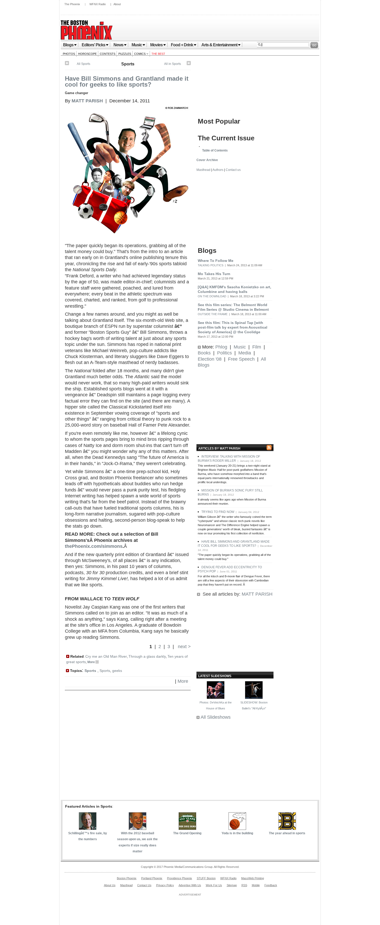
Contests (107, 53)
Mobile (256, 885)
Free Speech (241, 359)
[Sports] (189, 64)
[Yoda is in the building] (237, 828)
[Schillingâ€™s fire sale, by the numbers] (87, 828)
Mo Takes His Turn (214, 274)
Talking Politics (210, 265)
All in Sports (172, 64)
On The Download (212, 296)
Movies (156, 45)
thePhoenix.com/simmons (94, 546)
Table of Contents (215, 150)
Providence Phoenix (179, 878)
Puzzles (124, 53)
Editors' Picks (93, 45)
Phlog (221, 347)
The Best (158, 53)
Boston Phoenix (126, 878)
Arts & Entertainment (219, 45)
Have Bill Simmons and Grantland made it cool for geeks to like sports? (126, 81)
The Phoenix (72, 4)
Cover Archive (207, 160)
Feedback (270, 885)
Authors (217, 170)
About (117, 4)
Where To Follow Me (215, 261)
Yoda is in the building (237, 833)
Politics (224, 352)
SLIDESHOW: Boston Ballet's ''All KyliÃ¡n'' (254, 705)
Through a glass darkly (147, 656)
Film (256, 347)
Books (204, 352)
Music (137, 45)
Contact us (233, 170)
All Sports (83, 64)
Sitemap (232, 885)
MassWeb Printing (252, 878)
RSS (244, 885)
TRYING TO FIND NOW (217, 512)
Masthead (203, 170)
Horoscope (87, 53)
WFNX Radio (97, 4)
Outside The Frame (212, 314)
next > (184, 646)
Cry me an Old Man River (106, 656)
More (91, 662)
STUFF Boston (206, 878)
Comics (140, 53)
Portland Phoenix (151, 878)
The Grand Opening (187, 833)
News (118, 45)
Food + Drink (182, 45)
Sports (127, 64)
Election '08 (210, 359)
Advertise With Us (190, 885)
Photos (69, 53)
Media (244, 352)
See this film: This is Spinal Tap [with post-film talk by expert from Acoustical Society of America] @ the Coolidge (232, 327)
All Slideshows (216, 717)
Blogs (68, 45)
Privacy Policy (165, 885)
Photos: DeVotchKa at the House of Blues (216, 705)
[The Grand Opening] (187, 828)
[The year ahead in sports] (287, 828)
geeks (117, 671)
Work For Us (214, 885)
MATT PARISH (257, 594)
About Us (110, 885)
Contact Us (144, 885)
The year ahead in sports (287, 833)
